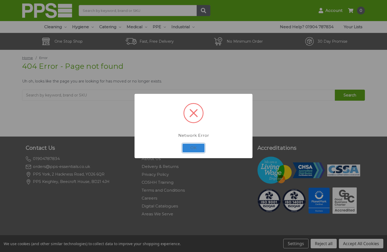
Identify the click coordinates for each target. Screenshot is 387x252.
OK (193, 148)
